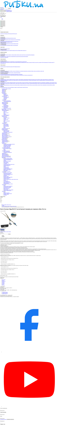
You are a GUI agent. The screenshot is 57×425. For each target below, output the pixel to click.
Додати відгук (2, 277)
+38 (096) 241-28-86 (9, 11)
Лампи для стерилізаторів (14, 45)
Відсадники (5, 117)
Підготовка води (13, 50)
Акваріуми (2, 33)
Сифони (5, 118)
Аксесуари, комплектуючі (14, 41)
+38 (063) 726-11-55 (5, 293)
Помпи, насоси (4, 102)
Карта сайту (3, 279)
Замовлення (3, 281)
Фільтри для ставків (10, 61)
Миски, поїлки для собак (39, 83)
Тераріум (3, 142)
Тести (17, 50)
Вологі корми (52, 80)
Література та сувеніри (4, 57)
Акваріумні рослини (10, 66)
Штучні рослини (16, 56)
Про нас (3, 280)
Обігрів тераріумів (4, 154)
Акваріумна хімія (4, 110)
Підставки (11, 33)
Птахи (3, 191)
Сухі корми (49, 79)
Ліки (10, 50)
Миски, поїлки (40, 79)
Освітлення (3, 96)
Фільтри (2, 196)
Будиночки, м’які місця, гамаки (16, 79)
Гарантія (3, 283)
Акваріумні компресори (7, 41)
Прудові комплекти (45, 62)
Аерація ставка (51, 62)
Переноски (36, 82)
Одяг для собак (27, 83)
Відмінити (2, 424)
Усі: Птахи (1, 87)
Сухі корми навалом (31, 80)
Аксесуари (15, 39)
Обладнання (4, 92)
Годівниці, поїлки (22, 87)
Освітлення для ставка (9, 62)
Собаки (3, 171)
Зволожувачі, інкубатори (7, 145)
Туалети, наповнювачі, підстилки (8, 189)
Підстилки (26, 87)
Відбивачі (18, 39)
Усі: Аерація (2, 41)
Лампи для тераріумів (11, 74)
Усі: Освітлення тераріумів (4, 74)
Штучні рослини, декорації (12, 72)
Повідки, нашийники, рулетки (47, 82)
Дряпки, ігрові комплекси (24, 79)
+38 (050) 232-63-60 (9, 10)
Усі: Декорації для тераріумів (4, 72)
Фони (25, 56)
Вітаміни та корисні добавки (8, 79)
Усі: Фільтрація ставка (3, 61)
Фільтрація (3, 93)
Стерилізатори (8, 45)
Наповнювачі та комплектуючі (22, 61)
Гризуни (3, 184)
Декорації (3, 123)
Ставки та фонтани (4, 129)
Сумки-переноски (45, 79)
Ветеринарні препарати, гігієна (52, 83)
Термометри (5, 122)
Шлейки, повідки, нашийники (38, 80)
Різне (4, 121)
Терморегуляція (4, 103)
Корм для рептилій (5, 155)
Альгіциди (8, 50)
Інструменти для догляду (34, 79)
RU (2, 18)
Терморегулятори (15, 43)
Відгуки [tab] (3, 236)
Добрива (19, 50)
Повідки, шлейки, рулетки (7, 190)
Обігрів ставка (2, 62)
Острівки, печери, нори (7, 146)
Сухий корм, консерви (31, 82)
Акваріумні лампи (7, 39)
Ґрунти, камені (6, 56)
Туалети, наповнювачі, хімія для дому (9, 164)
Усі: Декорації (2, 56)
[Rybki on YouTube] (29, 406)
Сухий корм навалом (32, 83)
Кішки (3, 157)
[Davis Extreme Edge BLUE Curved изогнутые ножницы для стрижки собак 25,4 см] (28, 219)
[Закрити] (0, 30)
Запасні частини (6, 95)
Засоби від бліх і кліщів (12, 80)
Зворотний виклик (3, 16)
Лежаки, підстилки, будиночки (23, 82)
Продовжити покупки (3, 419)
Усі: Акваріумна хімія (3, 50)
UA (2, 19)
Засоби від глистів (18, 80)
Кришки (7, 33)
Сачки (4, 120)
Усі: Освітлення (2, 39)
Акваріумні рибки (3, 66)
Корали (27, 56)
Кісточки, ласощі (40, 82)
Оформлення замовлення (10, 419)
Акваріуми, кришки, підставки (6, 88)
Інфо (4, 196)
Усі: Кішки (2, 79)
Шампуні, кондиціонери (46, 80)
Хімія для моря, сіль (23, 50)
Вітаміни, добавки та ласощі (15, 87)
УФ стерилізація (4, 106)
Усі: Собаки (2, 82)
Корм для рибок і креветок (4, 48)
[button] (2, 9)
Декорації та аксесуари (5, 115)
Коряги (19, 72)
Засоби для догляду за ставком (37, 62)
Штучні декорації (11, 56)
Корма (4, 87)
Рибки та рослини (4, 139)
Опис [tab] (3, 235)
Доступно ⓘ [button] (2, 233)
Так (4, 424)
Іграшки (29, 79)
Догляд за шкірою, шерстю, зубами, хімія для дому (15, 83)
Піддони (15, 33)
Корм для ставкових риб (22, 62)
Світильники (12, 39)
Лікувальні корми (25, 80)
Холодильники (11, 43)
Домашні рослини (17, 66)
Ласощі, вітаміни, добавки (7, 186)
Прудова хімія (15, 62)
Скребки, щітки (6, 119)
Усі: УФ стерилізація (3, 45)
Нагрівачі (7, 43)
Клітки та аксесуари (8, 87)
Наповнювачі (5, 94)
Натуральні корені (21, 56)
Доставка (3, 282)
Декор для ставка (29, 62)
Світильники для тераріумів (18, 74)
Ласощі (22, 80)
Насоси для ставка (15, 61)
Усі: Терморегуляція (3, 43)
